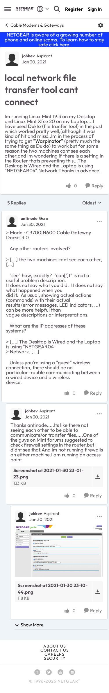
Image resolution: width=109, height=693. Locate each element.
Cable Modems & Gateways (37, 25)
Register (74, 9)
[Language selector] (42, 9)
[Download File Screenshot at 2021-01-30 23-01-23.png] (97, 476)
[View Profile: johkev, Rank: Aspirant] (12, 59)
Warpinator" (49, 141)
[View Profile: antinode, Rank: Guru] (12, 221)
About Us (54, 646)
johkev (28, 56)
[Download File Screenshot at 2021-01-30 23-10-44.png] (97, 591)
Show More (32, 625)
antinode (29, 218)
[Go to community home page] (25, 9)
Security (54, 658)
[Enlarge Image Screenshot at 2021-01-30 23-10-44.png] (59, 551)
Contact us (54, 650)
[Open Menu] (101, 25)
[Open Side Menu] (7, 9)
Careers (54, 654)
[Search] (56, 9)
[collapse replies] (54, 214)
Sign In (95, 9)
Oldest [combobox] (92, 202)
